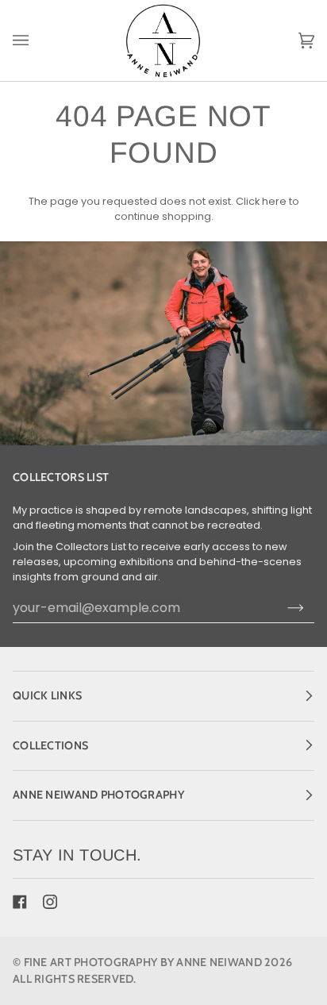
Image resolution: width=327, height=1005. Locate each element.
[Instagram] (50, 902)
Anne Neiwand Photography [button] (98, 794)
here (274, 201)
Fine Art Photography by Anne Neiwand (143, 962)
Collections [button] (50, 745)
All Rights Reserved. (75, 979)
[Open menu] (36, 40)
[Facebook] (20, 902)
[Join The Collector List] (295, 608)
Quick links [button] (47, 695)
